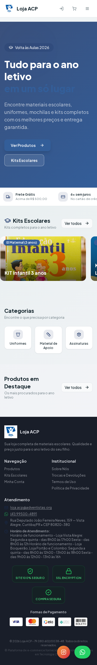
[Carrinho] (74, 8)
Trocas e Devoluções (69, 475)
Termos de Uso (64, 482)
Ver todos (73, 223)
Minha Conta (14, 482)
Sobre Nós (60, 469)
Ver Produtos (23, 145)
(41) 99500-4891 (23, 514)
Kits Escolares (24, 160)
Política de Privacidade (70, 488)
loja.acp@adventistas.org (31, 508)
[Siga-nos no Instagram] (63, 652)
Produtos (12, 469)
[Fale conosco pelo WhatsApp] (82, 652)
